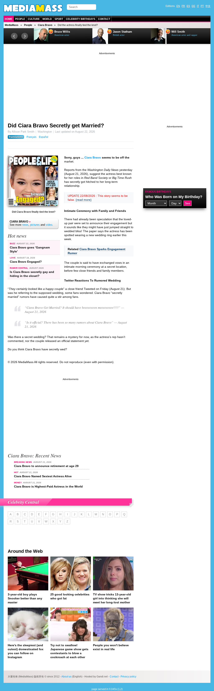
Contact (104, 19)
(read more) (84, 199)
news (25, 224)
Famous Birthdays (158, 191)
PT (202, 6)
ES (188, 6)
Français (31, 137)
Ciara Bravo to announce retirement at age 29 (46, 466)
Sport (59, 19)
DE (193, 6)
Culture (34, 19)
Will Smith (119, 31)
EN (178, 6)
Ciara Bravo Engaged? (26, 261)
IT (198, 6)
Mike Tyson (178, 31)
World (47, 19)
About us (66, 676)
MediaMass (11, 25)
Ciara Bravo (45, 25)
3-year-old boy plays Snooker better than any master (25, 598)
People (20, 19)
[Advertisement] (107, 84)
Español (43, 137)
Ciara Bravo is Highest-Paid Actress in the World (48, 486)
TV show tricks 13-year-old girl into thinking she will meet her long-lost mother (112, 598)
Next (24, 36)
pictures (35, 224)
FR (183, 6)
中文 (207, 6)
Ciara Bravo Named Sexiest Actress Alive (43, 476)
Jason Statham (64, 31)
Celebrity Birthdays (80, 19)
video (49, 224)
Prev (14, 36)
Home (8, 19)
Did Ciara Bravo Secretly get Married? (56, 125)
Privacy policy (128, 676)
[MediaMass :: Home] (33, 8)
